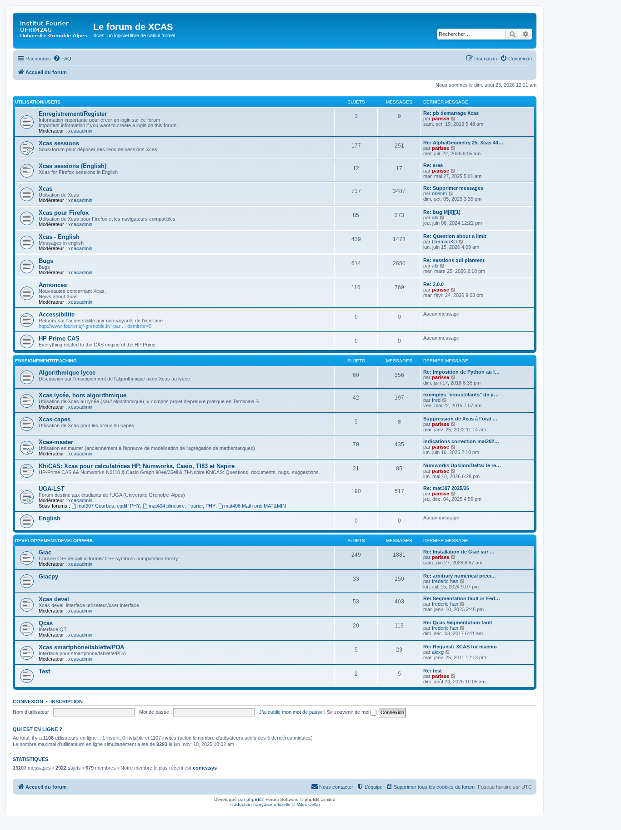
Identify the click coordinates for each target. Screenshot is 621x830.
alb (435, 217)
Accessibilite (57, 314)
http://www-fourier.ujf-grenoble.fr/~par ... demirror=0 (95, 326)
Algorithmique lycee (67, 372)
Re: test (432, 670)
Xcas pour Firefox (64, 212)
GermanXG (444, 241)
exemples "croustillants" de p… (461, 394)
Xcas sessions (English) (72, 166)
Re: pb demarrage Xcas (451, 113)
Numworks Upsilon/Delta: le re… (462, 465)
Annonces (53, 285)
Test (44, 671)
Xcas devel (54, 599)
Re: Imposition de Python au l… (461, 372)
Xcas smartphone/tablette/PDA (81, 647)
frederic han (445, 581)
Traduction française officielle (260, 804)
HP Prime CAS (59, 338)
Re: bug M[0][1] (442, 212)
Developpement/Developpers (54, 540)
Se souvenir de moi (349, 712)
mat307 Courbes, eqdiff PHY (108, 506)
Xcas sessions (59, 143)
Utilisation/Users (37, 101)
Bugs (46, 260)
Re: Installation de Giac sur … (459, 551)
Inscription (66, 701)
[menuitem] (62, 58)
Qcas (46, 623)
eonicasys (205, 768)
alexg (438, 652)
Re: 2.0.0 (433, 284)
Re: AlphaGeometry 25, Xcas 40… (463, 142)
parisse (440, 118)
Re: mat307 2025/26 (446, 488)
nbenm (439, 193)
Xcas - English (59, 236)
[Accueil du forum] (54, 29)
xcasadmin (80, 130)
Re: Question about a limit (454, 236)
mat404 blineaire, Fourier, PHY (182, 506)
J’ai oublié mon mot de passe (291, 712)
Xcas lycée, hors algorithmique (82, 395)
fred (436, 400)
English (49, 518)
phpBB (253, 799)
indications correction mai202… (461, 441)
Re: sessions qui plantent (454, 260)
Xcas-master (56, 442)
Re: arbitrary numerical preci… (459, 575)
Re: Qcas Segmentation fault (457, 622)
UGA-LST (52, 488)
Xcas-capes (54, 419)
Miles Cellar (308, 804)
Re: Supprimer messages (453, 188)
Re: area (433, 165)
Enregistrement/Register (73, 113)
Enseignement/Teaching (46, 360)
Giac (45, 552)
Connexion (28, 701)
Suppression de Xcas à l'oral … (460, 418)
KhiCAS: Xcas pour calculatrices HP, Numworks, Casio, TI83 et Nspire (137, 466)
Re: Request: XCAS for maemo (460, 646)
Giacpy (48, 576)
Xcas (45, 188)
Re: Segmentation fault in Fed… (461, 598)
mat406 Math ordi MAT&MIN (255, 506)
